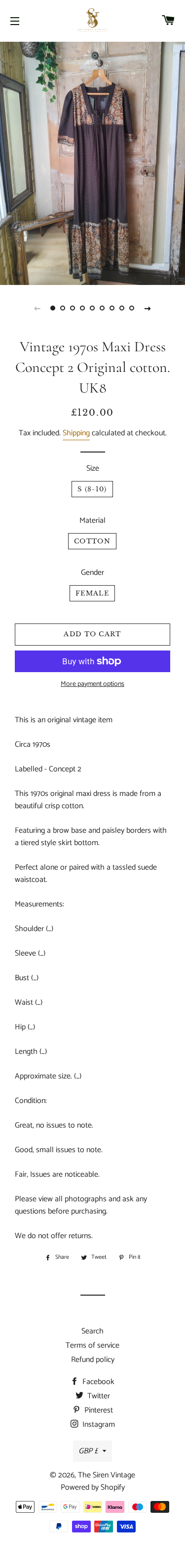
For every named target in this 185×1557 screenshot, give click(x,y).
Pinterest (97, 1410)
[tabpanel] (92, 162)
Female (92, 593)
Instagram (97, 1424)
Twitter (97, 1396)
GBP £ (88, 1451)
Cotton (92, 541)
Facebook (97, 1381)
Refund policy (92, 1359)
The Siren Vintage (106, 1475)
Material (92, 520)
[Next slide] (148, 308)
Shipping (76, 433)
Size (92, 468)
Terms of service (92, 1345)
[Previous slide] (37, 308)
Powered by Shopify (93, 1487)
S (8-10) (92, 489)
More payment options (92, 684)
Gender (92, 572)
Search (92, 1331)
